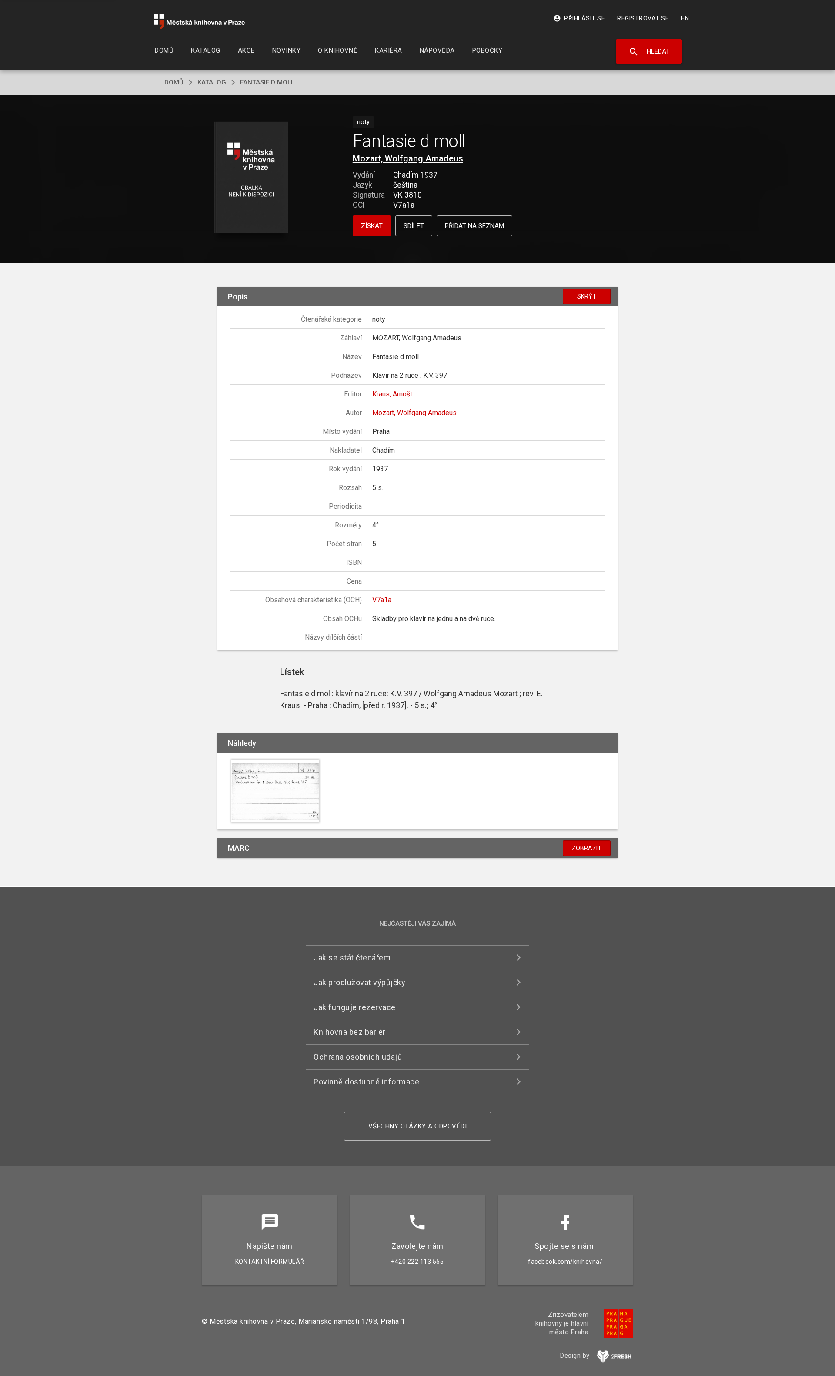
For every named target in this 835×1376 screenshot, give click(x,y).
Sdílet (414, 226)
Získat (372, 226)
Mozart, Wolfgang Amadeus (408, 158)
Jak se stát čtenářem (352, 957)
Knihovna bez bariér (350, 1032)
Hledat (649, 52)
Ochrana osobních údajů (358, 1056)
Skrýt (586, 296)
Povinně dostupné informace (366, 1081)
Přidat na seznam (474, 226)
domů (174, 82)
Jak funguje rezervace (355, 1007)
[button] (251, 178)
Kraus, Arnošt (392, 394)
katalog (211, 82)
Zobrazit (586, 848)
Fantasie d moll (267, 82)
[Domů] (199, 21)
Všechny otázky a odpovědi (417, 1126)
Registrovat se (643, 18)
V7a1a (381, 600)
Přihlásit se (579, 18)
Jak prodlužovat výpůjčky (359, 982)
